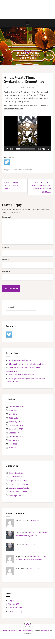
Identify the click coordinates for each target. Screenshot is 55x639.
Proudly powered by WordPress (17, 630)
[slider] (25, 149)
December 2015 (16, 425)
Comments (15, 607)
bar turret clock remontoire (21, 169)
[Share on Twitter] (7, 162)
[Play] (7, 149)
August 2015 (14, 440)
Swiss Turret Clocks (28, 87)
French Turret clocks (18, 484)
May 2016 (13, 414)
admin (16, 87)
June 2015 (13, 447)
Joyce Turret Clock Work (20, 360)
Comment (6, 217)
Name (5, 247)
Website (6, 271)
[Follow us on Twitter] (9, 334)
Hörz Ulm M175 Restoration (22, 374)
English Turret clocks (18, 480)
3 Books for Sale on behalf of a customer (27, 364)
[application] (27, 133)
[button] (27, 134)
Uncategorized (15, 495)
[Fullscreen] (47, 149)
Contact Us (34, 520)
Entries (13, 604)
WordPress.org (15, 611)
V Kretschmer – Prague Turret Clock (12, 185)
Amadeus (45, 630)
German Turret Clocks (19, 488)
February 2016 (15, 421)
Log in (11, 600)
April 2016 (13, 417)
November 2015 (16, 429)
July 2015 (13, 444)
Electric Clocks (15, 476)
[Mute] (43, 149)
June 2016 (13, 410)
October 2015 (15, 432)
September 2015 (16, 436)
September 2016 (16, 406)
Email (5, 259)
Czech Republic (16, 473)
